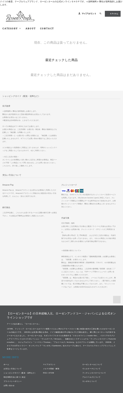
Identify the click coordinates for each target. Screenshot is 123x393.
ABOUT (31, 28)
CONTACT (47, 28)
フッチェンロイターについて (94, 373)
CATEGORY (10, 28)
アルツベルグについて (91, 377)
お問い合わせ (9, 385)
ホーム (6, 364)
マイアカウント (89, 13)
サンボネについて (89, 381)
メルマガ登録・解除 (51, 369)
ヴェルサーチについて (91, 369)
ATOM (51, 373)
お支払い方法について (13, 369)
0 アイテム (114, 14)
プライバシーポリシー (13, 381)
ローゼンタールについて (92, 364)
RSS (45, 373)
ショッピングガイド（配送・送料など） (20, 373)
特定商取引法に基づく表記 (14, 377)
